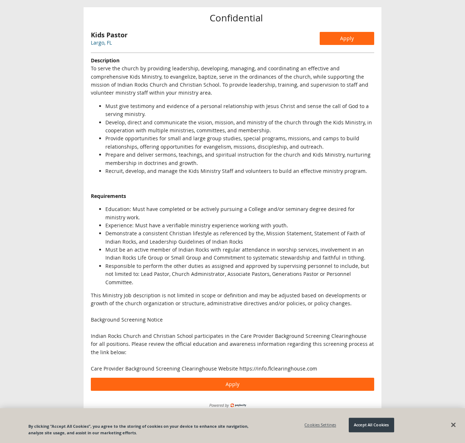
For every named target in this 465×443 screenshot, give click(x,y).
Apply (347, 38)
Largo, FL (101, 42)
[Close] (453, 425)
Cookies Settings (320, 425)
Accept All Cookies (371, 425)
